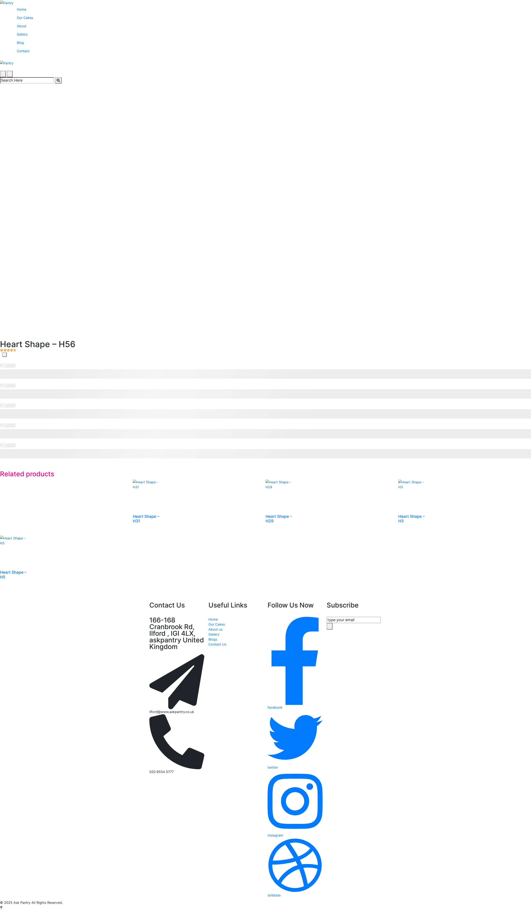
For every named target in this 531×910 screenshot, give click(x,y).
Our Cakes (25, 18)
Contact (23, 51)
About (21, 26)
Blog (20, 42)
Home (21, 9)
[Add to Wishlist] (4, 354)
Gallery (22, 34)
